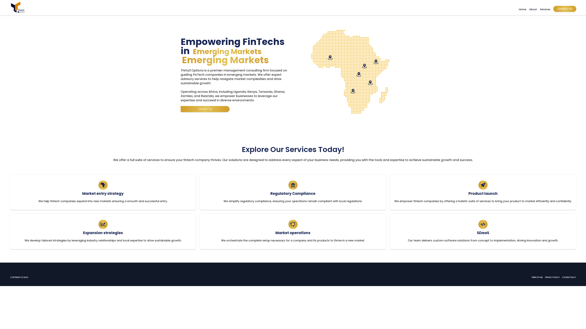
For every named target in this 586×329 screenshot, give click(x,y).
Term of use (537, 277)
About (533, 9)
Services (545, 9)
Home (522, 9)
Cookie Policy (569, 277)
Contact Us (565, 8)
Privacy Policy (552, 277)
